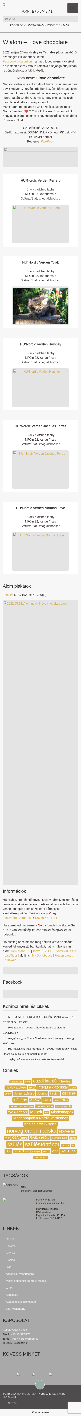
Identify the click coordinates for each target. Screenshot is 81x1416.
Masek (36, 1112)
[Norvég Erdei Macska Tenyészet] (4, 4)
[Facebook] (24, 1374)
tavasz (65, 1145)
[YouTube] (56, 1374)
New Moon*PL (20, 951)
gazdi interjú (45, 1081)
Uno (8, 1151)
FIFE (28, 1081)
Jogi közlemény (15, 1308)
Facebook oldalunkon (17, 61)
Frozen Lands (63, 955)
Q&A (15, 1137)
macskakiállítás (44, 1106)
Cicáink (10, 1253)
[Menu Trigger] (72, 8)
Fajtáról (10, 1246)
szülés (14, 1144)
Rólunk (10, 1239)
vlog (55, 1151)
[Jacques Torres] (40, 469)
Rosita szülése (40, 1137)
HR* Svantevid (58, 951)
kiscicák (69, 1093)
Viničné (46, 1151)
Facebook (17, 25)
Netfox (12, 1403)
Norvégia (66, 1131)
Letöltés (8, 594)
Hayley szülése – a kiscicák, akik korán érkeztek (36, 1059)
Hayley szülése (15, 1087)
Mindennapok (62, 1112)
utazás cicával (22, 1151)
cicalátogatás (16, 1082)
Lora (46, 1099)
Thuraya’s (9, 960)
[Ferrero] (40, 224)
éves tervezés (40, 1157)
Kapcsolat (12, 1294)
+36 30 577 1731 (46, 917)
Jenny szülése (24, 1093)
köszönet (35, 1100)
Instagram (36, 25)
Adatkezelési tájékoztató (21, 1301)
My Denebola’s (42, 955)
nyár (7, 1137)
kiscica (54, 1093)
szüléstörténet (42, 1144)
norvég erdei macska (32, 1131)
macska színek (18, 1112)
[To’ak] (40, 305)
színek (73, 1138)
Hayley (65, 1081)
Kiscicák (11, 1259)
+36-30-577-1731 (37, 11)
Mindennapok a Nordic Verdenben (40, 1118)
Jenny (8, 1093)
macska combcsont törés (21, 1106)
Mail (66, 25)
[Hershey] (40, 387)
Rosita (24, 1138)
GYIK (9, 1287)
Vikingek (36, 1151)
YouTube (53, 25)
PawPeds (47, 141)
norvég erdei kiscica (40, 1124)
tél (73, 1145)
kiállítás (20, 1100)
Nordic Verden (26, 1393)
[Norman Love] (40, 551)
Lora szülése (61, 1100)
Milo (46, 1112)
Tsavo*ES (39, 951)
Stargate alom (59, 1137)
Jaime (73, 1088)
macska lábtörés (63, 1106)
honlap (32, 1088)
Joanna (42, 1093)
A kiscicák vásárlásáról (20, 1273)
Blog (8, 1266)
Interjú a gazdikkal (52, 1087)
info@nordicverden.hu (17, 917)
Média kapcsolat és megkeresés (26, 1280)
